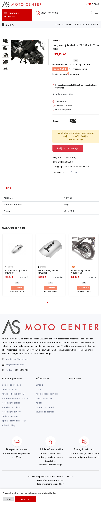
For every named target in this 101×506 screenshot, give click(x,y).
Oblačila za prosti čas (12, 385)
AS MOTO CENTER (63, 24)
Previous (5, 36)
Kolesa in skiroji (8, 425)
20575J (69, 162)
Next (5, 75)
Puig (74, 157)
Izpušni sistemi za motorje (14, 420)
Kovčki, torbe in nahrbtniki (13, 394)
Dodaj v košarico (18, 250)
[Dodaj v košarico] (17, 249)
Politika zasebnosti (44, 398)
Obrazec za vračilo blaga (50, 464)
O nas (38, 389)
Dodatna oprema (82, 24)
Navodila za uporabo (45, 412)
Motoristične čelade (11, 403)
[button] (47, 303)
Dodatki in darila (9, 389)
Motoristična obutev (11, 412)
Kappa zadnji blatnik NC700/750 (80, 271)
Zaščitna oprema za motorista (16, 398)
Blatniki (96, 24)
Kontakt (39, 385)
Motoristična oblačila (11, 407)
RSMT (61, 484)
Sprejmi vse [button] (26, 499)
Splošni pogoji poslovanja (47, 394)
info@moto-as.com (15, 364)
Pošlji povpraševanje (67, 148)
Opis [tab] (8, 188)
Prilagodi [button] (8, 499)
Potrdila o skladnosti (45, 407)
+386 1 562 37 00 (21, 370)
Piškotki (39, 403)
